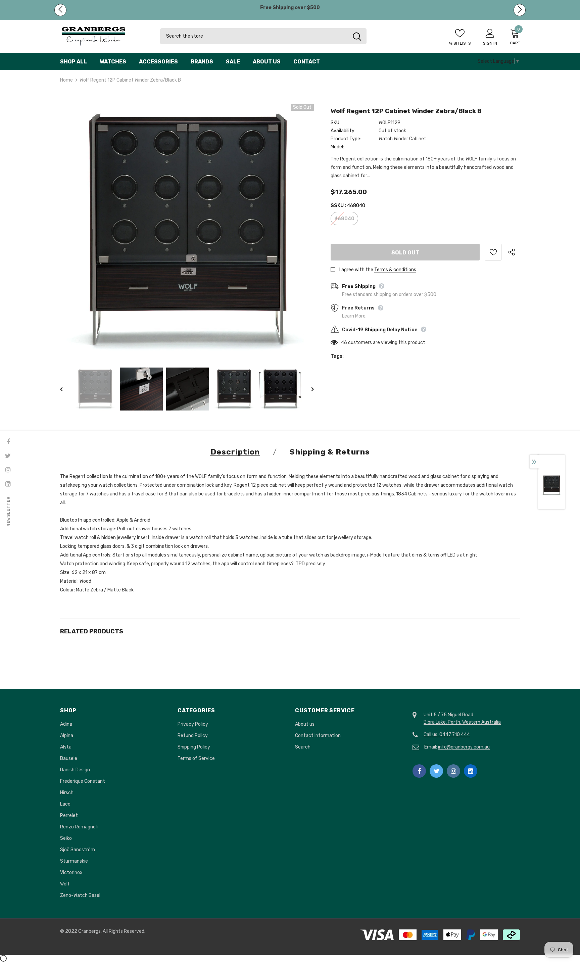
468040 (344, 219)
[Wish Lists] (493, 252)
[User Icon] (490, 33)
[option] (187, 230)
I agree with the (356, 270)
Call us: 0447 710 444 (447, 734)
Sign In (490, 43)
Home (66, 80)
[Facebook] (419, 771)
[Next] (308, 389)
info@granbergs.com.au (464, 747)
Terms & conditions (395, 270)
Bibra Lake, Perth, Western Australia (462, 722)
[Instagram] (453, 771)
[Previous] (66, 389)
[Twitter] (436, 771)
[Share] (514, 252)
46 (344, 342)
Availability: (343, 131)
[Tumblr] (470, 771)
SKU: (335, 123)
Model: (337, 147)
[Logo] (105, 36)
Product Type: (346, 139)
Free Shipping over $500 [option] (290, 7)
